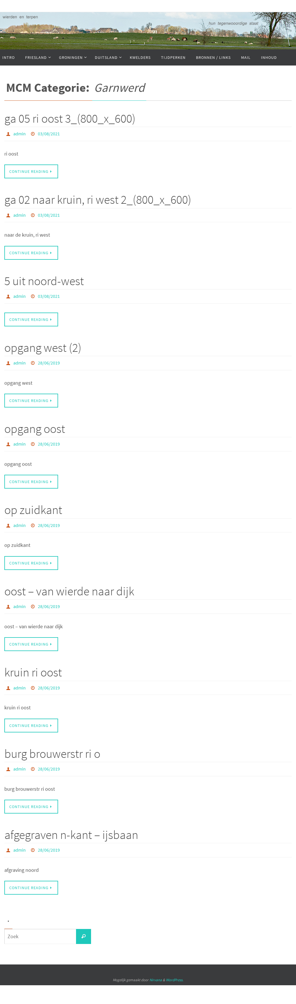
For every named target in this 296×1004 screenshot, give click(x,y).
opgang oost (34, 422)
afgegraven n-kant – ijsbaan (71, 820)
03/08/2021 (49, 133)
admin (19, 133)
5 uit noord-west (44, 277)
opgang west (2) (43, 342)
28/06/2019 (49, 357)
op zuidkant (33, 501)
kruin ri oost (33, 660)
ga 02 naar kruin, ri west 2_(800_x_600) (97, 197)
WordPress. (174, 963)
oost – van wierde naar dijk (69, 581)
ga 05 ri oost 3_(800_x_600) (70, 118)
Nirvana (155, 963)
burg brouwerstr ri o (52, 740)
